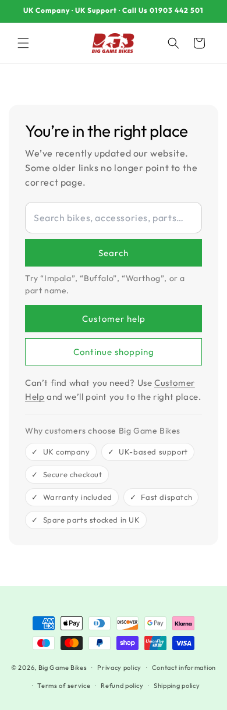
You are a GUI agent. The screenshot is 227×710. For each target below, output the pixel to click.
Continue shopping (113, 351)
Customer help (114, 318)
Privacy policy (119, 667)
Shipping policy (177, 685)
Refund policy (122, 685)
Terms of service (63, 685)
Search (113, 252)
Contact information (184, 667)
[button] (23, 43)
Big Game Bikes (62, 667)
